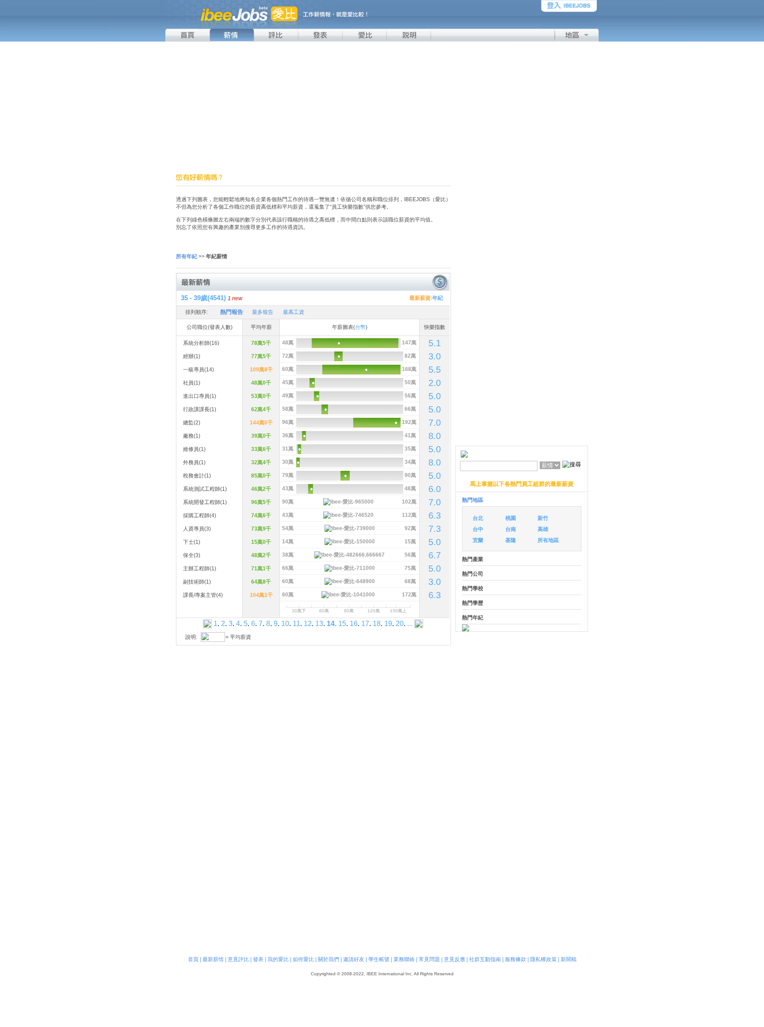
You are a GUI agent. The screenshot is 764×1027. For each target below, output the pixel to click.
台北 (478, 518)
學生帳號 (379, 959)
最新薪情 (213, 959)
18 (377, 623)
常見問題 (429, 959)
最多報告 (262, 312)
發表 (258, 959)
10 (285, 623)
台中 (478, 529)
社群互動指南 (485, 959)
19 (388, 623)
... (410, 623)
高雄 (543, 529)
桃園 (510, 518)
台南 (510, 529)
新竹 (543, 518)
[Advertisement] (382, 107)
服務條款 (515, 959)
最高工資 (293, 312)
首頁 (193, 959)
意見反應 (454, 959)
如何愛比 (303, 959)
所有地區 (548, 540)
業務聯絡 (404, 959)
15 (342, 623)
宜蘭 (478, 540)
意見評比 (238, 959)
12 (308, 623)
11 (296, 623)
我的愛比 (278, 959)
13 (319, 623)
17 (365, 623)
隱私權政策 (543, 959)
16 (354, 623)
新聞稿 (569, 959)
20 (400, 623)
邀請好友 (353, 959)
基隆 (510, 540)
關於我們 (328, 959)
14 (331, 623)
